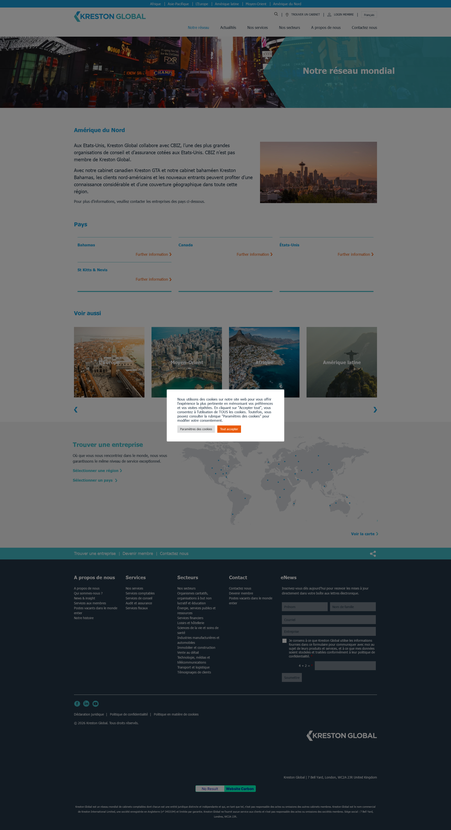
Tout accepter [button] (229, 429)
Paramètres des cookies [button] (196, 429)
